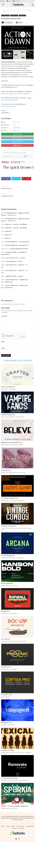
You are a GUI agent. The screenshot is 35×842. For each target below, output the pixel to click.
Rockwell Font (6, 470)
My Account (17, 1)
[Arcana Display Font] (17, 543)
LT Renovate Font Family (9, 778)
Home (4, 10)
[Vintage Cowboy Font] (17, 514)
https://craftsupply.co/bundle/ (9, 100)
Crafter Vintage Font (8, 387)
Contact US (14, 828)
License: (5, 130)
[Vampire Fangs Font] (17, 402)
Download (18, 134)
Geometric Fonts (20, 10)
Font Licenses (20, 826)
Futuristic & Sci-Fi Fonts (15, 752)
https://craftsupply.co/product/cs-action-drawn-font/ (16, 93)
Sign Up (9, 1)
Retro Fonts (12, 417)
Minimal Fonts (13, 472)
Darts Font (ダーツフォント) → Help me (15, 258)
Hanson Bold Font (7, 583)
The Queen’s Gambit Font (9, 498)
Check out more (18, 138)
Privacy (8, 826)
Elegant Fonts (4, 472)
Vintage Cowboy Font (8, 526)
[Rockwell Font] (17, 458)
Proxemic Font (6, 667)
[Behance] (16, 838)
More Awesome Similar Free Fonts (18, 360)
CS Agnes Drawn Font (7, 196)
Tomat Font (7, 238)
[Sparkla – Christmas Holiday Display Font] (17, 794)
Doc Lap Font (5, 639)
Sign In (2, 1)
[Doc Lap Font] (17, 627)
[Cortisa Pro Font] (17, 682)
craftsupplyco (16, 127)
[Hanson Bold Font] (17, 571)
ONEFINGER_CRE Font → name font (14, 276)
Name (3, 341)
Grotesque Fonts (14, 780)
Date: (4, 122)
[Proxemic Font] (17, 654)
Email (3, 348)
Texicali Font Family (7, 750)
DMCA (13, 826)
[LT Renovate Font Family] (17, 766)
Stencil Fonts (21, 500)
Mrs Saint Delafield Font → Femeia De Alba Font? (17, 241)
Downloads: (6, 125)
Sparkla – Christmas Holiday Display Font (14, 806)
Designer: (5, 127)
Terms (3, 826)
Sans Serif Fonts (14, 15)
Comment (4, 316)
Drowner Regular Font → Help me (14, 261)
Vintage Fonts (22, 15)
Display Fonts (4, 389)
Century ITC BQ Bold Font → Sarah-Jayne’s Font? (17, 245)
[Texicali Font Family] (17, 738)
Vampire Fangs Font (8, 414)
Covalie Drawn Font (6, 188)
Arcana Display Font (8, 555)
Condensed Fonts (5, 528)
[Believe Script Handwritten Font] (17, 430)
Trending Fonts (11, 10)
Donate (18, 145)
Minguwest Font (6, 722)
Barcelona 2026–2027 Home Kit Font (19, 248)
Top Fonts (21, 828)
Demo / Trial (16, 130)
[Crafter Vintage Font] (17, 374)
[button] (32, 5)
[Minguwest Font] (17, 710)
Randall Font (5, 611)
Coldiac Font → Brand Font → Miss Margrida (16, 224)
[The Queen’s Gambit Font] (17, 486)
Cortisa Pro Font (6, 695)
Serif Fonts (21, 444)
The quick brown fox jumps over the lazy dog (18, 168)
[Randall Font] (17, 599)
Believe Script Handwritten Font (11, 442)
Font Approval (29, 826)
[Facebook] (19, 838)
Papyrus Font (8, 231)
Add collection (18, 141)
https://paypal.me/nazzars (8, 106)
